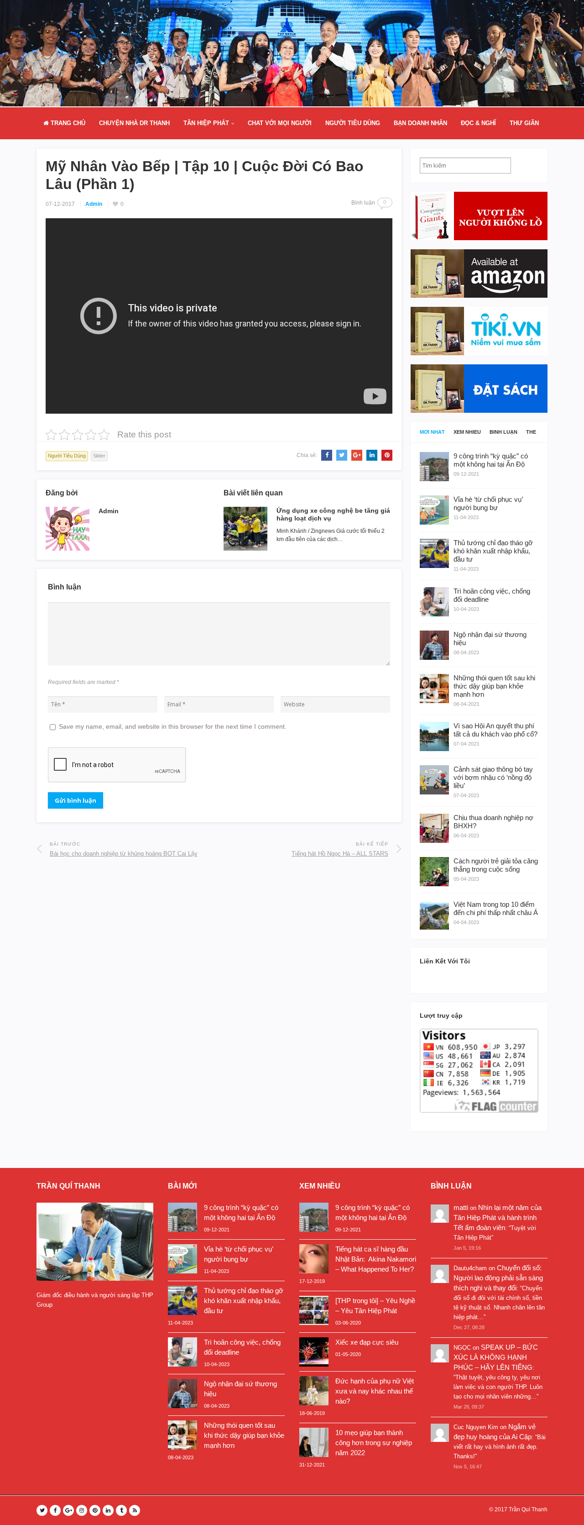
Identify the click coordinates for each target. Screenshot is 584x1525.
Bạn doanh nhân (420, 123)
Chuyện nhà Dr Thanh (134, 123)
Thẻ (531, 432)
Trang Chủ (67, 123)
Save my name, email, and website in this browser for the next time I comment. (173, 726)
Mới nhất (432, 432)
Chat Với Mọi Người (280, 123)
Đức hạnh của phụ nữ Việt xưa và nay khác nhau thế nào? (374, 1391)
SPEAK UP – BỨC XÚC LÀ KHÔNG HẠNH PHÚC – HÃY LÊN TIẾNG (496, 1357)
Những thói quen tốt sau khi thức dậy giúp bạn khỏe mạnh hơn (244, 1435)
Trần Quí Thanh (528, 1509)
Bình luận (503, 432)
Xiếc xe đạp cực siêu (366, 1342)
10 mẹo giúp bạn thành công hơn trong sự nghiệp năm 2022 (373, 1443)
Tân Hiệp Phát (206, 123)
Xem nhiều (467, 432)
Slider (99, 455)
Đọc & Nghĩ (478, 123)
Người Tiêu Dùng (352, 123)
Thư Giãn (524, 123)
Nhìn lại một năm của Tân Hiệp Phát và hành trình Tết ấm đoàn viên (498, 1217)
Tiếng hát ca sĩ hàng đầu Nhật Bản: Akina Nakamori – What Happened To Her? (375, 1259)
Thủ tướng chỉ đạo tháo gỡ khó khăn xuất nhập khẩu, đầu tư (243, 1301)
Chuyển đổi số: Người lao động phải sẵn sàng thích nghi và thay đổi (498, 1278)
